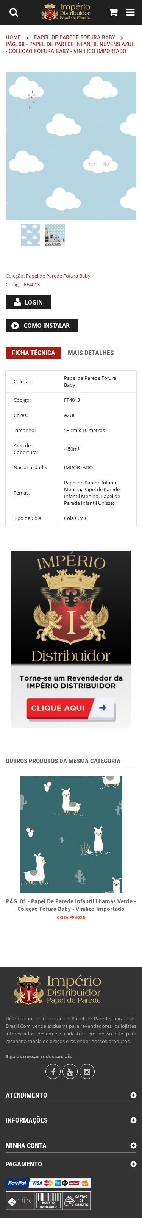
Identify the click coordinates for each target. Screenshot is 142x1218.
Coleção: (15, 275)
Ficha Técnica (33, 353)
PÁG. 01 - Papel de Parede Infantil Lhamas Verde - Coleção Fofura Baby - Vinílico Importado (71, 905)
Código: (14, 284)
